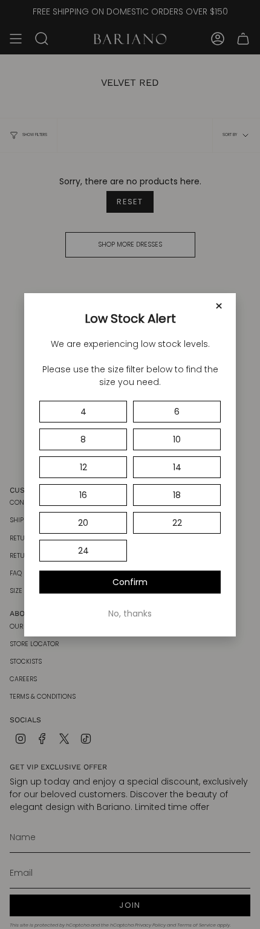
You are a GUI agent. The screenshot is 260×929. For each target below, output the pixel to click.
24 (83, 551)
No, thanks (130, 613)
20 (83, 523)
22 (177, 523)
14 (177, 467)
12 (83, 467)
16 (83, 495)
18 (177, 495)
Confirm (130, 582)
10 (177, 439)
